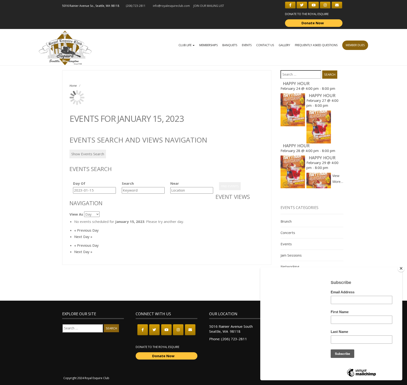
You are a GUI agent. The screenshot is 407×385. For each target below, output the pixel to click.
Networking (290, 266)
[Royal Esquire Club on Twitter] (302, 5)
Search (128, 183)
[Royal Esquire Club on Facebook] (290, 5)
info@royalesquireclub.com (171, 6)
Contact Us (265, 45)
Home (73, 86)
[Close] (401, 268)
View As (76, 214)
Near (174, 183)
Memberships (208, 45)
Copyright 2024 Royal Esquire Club (86, 378)
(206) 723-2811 (234, 338)
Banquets (229, 45)
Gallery (284, 45)
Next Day (83, 236)
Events (247, 45)
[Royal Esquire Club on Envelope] (337, 5)
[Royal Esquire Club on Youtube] (313, 5)
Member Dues (355, 45)
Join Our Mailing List (208, 6)
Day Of (79, 183)
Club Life (185, 45)
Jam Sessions (291, 255)
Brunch (286, 221)
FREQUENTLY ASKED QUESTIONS (316, 45)
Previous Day (86, 230)
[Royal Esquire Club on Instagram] (325, 5)
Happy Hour (296, 83)
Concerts (288, 232)
